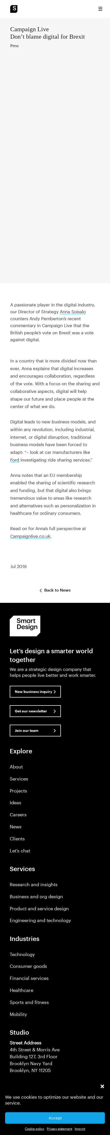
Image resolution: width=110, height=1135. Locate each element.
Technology (22, 954)
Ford (14, 459)
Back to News (57, 589)
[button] (102, 1086)
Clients (17, 838)
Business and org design (36, 896)
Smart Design (13, 9)
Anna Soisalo (73, 311)
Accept (55, 1118)
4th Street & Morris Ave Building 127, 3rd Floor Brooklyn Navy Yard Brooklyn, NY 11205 (35, 1056)
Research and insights (34, 884)
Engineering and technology (40, 920)
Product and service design (39, 908)
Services (19, 778)
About (16, 766)
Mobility (18, 1014)
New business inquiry (33, 691)
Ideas (15, 802)
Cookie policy (34, 1128)
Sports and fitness (29, 1002)
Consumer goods (28, 966)
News (15, 826)
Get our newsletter (31, 711)
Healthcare (21, 990)
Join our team (26, 730)
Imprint (80, 1128)
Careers (18, 814)
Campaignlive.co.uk (30, 536)
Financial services (29, 978)
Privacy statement (59, 1128)
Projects (18, 791)
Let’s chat (20, 850)
